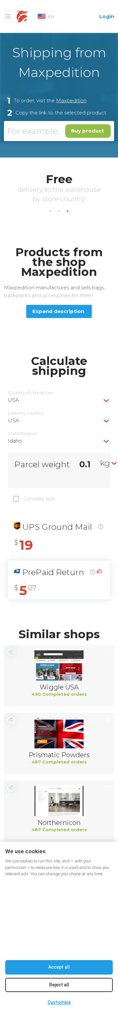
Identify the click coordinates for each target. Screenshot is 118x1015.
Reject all (59, 984)
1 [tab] (50, 211)
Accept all (59, 967)
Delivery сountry (25, 413)
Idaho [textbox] (15, 441)
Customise (59, 1002)
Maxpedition (71, 100)
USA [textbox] (13, 400)
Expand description (58, 311)
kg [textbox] (105, 463)
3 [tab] (67, 211)
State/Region (22, 433)
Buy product (87, 131)
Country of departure (30, 393)
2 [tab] (59, 211)
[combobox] (59, 400)
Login (106, 16)
